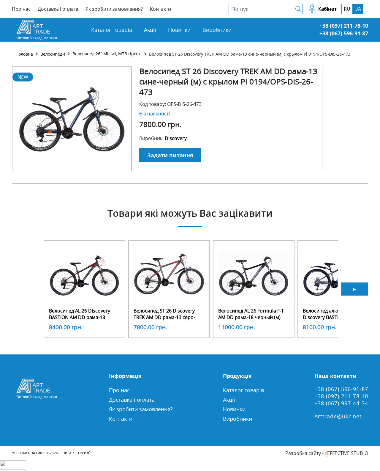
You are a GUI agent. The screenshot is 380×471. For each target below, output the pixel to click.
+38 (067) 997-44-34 (341, 403)
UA (357, 9)
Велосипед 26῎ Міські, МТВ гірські (107, 53)
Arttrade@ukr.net (338, 416)
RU (347, 9)
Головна (24, 54)
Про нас (21, 9)
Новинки (179, 29)
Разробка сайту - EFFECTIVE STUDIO (326, 453)
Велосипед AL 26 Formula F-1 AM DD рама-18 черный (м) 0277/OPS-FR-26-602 (251, 317)
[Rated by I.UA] (13, 467)
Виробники (217, 29)
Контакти (160, 9)
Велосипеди (52, 54)
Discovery (176, 138)
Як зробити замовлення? (114, 9)
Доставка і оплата (58, 9)
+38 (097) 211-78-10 (343, 25)
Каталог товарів (111, 29)
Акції (150, 29)
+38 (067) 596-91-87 (343, 33)
